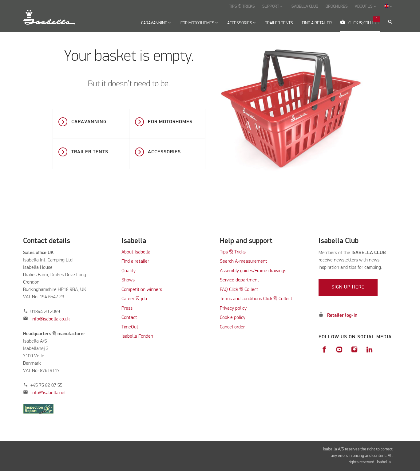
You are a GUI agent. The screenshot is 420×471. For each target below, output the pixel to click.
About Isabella (135, 252)
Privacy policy (233, 308)
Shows (128, 280)
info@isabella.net (49, 393)
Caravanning (88, 122)
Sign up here (348, 287)
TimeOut (129, 327)
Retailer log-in (342, 315)
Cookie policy (232, 317)
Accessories (164, 152)
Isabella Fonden (137, 336)
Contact (129, 317)
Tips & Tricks (233, 252)
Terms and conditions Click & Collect (256, 298)
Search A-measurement (244, 261)
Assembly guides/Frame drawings (253, 271)
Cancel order (232, 327)
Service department (239, 280)
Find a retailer (135, 261)
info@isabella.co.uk (50, 319)
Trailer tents (89, 152)
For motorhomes (170, 122)
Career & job (134, 298)
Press (127, 308)
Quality (128, 271)
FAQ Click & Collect (239, 289)
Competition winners (141, 289)
